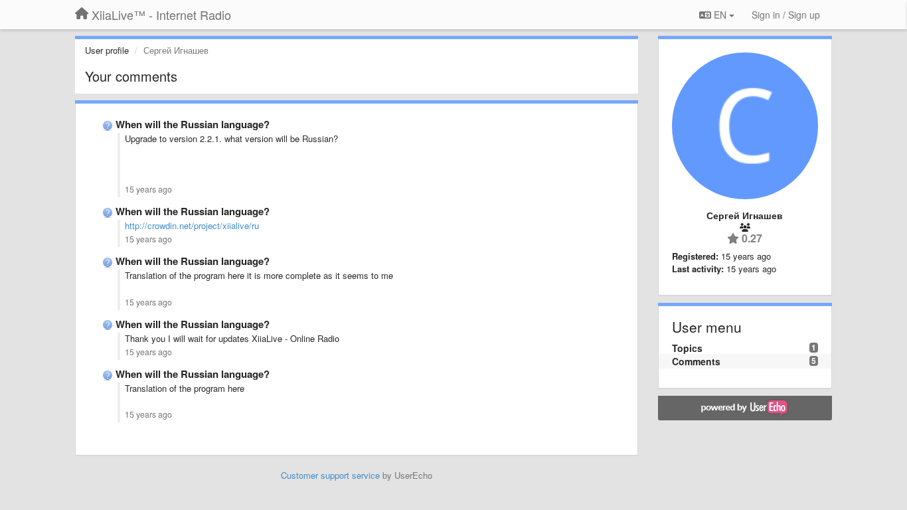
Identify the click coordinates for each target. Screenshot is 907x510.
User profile (107, 50)
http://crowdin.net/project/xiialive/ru (192, 225)
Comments (696, 361)
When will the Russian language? (193, 124)
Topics (687, 348)
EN (720, 14)
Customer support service (330, 475)
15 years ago (148, 189)
